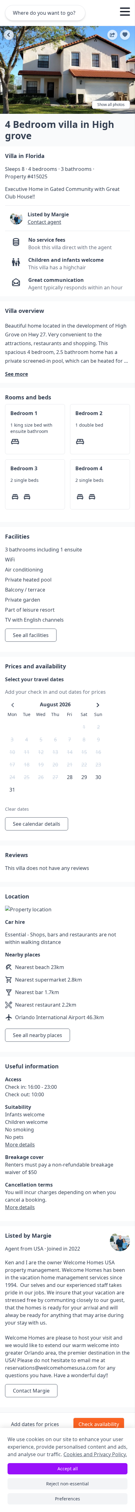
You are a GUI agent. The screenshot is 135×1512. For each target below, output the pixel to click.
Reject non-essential (67, 1484)
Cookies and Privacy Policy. (95, 1454)
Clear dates (17, 809)
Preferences (67, 1499)
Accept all (67, 1469)
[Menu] (125, 13)
